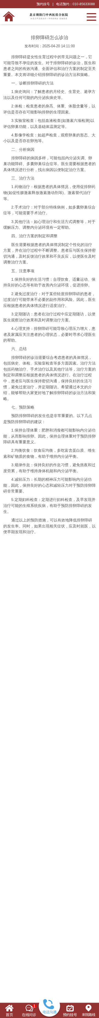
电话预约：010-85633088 (75, 4)
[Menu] (91, 16)
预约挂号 (43, 4)
